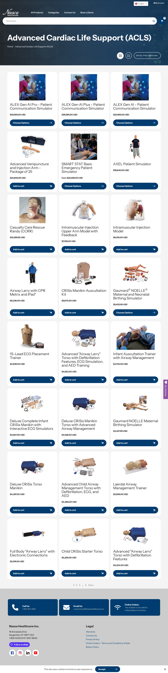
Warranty (90, 631)
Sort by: (139, 55)
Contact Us (91, 635)
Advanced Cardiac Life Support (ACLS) (34, 46)
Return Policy (92, 647)
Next (90, 585)
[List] (128, 55)
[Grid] (120, 55)
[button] (141, 3)
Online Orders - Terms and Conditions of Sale (108, 643)
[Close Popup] (165, 669)
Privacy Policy (92, 639)
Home (10, 46)
